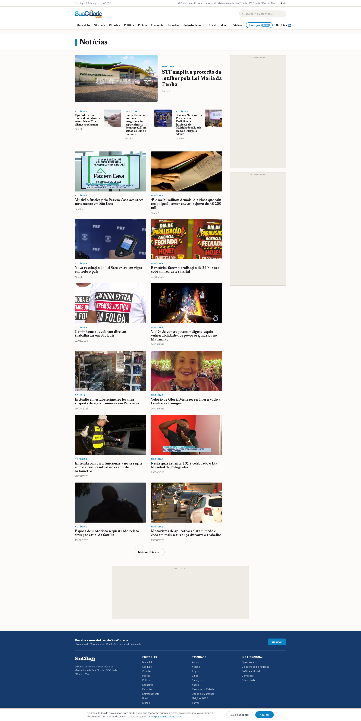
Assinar (277, 641)
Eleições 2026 (200, 698)
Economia (157, 25)
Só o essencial (240, 714)
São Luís (99, 25)
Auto (282, 3)
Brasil (212, 25)
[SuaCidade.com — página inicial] (88, 14)
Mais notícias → (148, 552)
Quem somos (249, 662)
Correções (248, 675)
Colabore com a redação (255, 666)
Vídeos (238, 25)
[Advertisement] (258, 111)
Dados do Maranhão (203, 693)
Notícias (281, 25)
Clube (195, 675)
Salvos (195, 702)
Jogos (195, 671)
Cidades (114, 25)
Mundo (225, 25)
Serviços (259, 25)
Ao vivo (196, 662)
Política (129, 25)
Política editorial (251, 671)
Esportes (174, 25)
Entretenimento (194, 25)
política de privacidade (168, 716)
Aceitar (264, 714)
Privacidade (248, 680)
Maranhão (83, 25)
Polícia (142, 25)
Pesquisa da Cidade (203, 689)
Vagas (195, 684)
